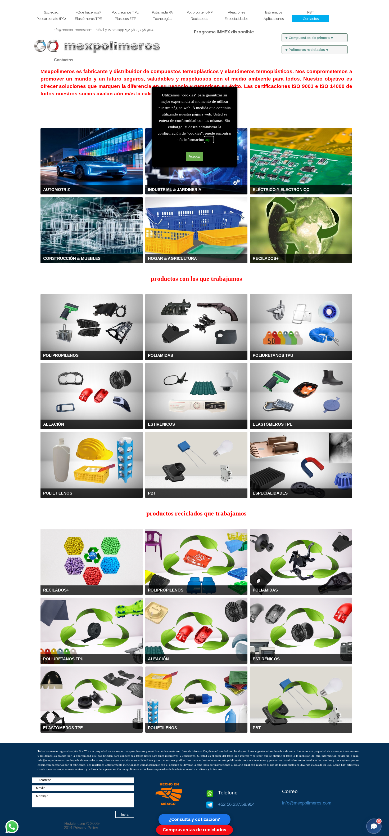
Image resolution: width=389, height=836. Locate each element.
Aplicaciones (274, 18)
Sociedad (51, 12)
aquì (208, 139)
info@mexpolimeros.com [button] (73, 30)
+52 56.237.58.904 (124, 30)
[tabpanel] (103, 30)
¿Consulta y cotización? (194, 819)
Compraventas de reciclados (194, 829)
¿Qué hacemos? (88, 12)
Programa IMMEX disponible (224, 31)
